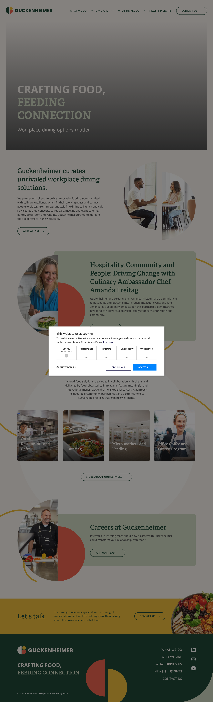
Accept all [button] (144, 367)
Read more (107, 341)
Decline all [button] (118, 367)
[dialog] (106, 351)
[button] (66, 367)
